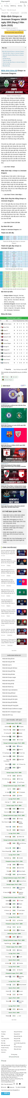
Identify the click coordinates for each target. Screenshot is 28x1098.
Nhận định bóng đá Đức (8, 680)
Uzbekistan (9, 635)
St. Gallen (7, 792)
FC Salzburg (6, 733)
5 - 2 (14, 976)
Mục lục (4, 48)
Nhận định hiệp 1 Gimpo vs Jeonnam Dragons (13, 53)
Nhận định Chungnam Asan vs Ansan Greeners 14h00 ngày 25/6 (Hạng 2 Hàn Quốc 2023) (14, 527)
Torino (8, 994)
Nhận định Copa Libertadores (9, 690)
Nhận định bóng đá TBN (8, 661)
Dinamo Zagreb (22, 871)
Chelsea (20, 950)
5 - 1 (14, 927)
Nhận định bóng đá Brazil (8, 693)
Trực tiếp (3, 1040)
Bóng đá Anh (17, 1034)
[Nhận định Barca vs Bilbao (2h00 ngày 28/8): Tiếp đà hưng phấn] (22, 582)
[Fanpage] (14, 1084)
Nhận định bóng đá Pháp (8, 671)
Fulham (7, 950)
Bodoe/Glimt (6, 930)
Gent (20, 848)
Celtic (20, 927)
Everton (8, 595)
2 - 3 (14, 950)
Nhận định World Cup (7, 686)
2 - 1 (14, 991)
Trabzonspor (9, 645)
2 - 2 (14, 1001)
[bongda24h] (1, 6)
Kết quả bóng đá (15, 13)
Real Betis (21, 920)
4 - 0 (14, 963)
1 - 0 (14, 984)
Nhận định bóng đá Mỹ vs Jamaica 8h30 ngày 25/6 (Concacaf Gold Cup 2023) (13, 534)
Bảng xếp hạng (6, 65)
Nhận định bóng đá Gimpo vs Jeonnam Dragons (13, 51)
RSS (2, 1084)
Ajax (8, 788)
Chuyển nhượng (5, 1047)
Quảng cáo (11, 1087)
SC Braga (21, 818)
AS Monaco (6, 910)
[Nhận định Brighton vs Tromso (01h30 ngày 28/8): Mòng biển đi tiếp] (22, 602)
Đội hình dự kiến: (6, 64)
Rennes (7, 1001)
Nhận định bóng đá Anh (8, 658)
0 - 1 (14, 920)
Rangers (20, 903)
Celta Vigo (7, 802)
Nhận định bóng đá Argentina (9, 696)
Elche (8, 1009)
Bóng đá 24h (5, 13)
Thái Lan (20, 936)
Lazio (20, 1015)
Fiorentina (21, 963)
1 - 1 (14, 969)
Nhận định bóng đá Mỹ (8, 683)
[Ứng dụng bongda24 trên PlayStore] (11, 1056)
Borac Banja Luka (5, 822)
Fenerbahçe (21, 864)
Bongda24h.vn (16, 1090)
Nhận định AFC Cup (7, 714)
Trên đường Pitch (5, 1038)
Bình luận (3, 1043)
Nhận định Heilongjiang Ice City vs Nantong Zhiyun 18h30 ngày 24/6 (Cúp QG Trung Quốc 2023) (14, 521)
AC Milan (21, 994)
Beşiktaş (20, 736)
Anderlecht (7, 808)
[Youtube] (20, 1084)
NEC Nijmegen (22, 930)
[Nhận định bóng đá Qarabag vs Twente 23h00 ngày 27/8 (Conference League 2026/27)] (22, 612)
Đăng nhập (24, 2)
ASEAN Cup (13, 5)
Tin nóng (6, 5)
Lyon (8, 864)
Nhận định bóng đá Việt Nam (9, 668)
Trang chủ (3, 1031)
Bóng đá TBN (17, 1038)
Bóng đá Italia (17, 1040)
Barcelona (9, 585)
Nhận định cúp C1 (7, 665)
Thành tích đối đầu (7, 60)
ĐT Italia (6, 377)
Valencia (7, 920)
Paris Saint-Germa (21, 1002)
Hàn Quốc (15, 377)
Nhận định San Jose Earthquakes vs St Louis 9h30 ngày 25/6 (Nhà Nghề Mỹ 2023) (14, 540)
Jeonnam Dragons (8, 379)
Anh (25, 5)
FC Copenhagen (6, 752)
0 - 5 (14, 1009)
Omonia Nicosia (6, 739)
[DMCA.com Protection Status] (5, 1094)
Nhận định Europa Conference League (12, 708)
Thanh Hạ (8, 369)
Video (2, 1036)
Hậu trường (3, 1049)
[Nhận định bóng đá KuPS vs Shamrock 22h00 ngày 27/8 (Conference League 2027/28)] (22, 622)
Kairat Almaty (21, 808)
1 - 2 (14, 994)
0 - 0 (14, 956)
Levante (20, 956)
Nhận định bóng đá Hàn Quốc (10, 699)
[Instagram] (17, 1084)
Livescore (3, 1052)
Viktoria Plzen (6, 729)
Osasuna (20, 802)
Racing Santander (22, 984)
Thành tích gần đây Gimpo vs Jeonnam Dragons (14, 62)
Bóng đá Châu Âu (18, 1036)
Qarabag (7, 900)
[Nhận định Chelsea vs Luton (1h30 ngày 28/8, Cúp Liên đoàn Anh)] (22, 592)
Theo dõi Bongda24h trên (13, 30)
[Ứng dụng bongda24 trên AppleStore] (16, 1056)
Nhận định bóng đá (5, 1045)
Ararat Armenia (6, 887)
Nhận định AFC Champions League (11, 711)
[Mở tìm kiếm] (24, 4)
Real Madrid (6, 858)
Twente (8, 616)
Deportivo (21, 969)
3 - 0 (14, 930)
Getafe (20, 851)
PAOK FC (21, 749)
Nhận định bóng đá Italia (8, 674)
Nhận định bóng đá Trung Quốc (10, 705)
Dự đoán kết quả (6, 58)
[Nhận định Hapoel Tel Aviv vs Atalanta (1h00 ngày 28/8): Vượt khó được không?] (22, 572)
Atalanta (8, 575)
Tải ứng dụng (14, 1054)
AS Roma (7, 963)
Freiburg (8, 565)
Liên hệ (4, 1087)
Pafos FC (7, 764)
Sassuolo (21, 991)
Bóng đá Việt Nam (18, 1031)
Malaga (7, 969)
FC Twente (21, 900)
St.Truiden (21, 739)
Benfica (20, 775)
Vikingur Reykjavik (21, 822)
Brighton (8, 605)
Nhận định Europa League (9, 677)
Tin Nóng (3, 1034)
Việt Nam (20, 5)
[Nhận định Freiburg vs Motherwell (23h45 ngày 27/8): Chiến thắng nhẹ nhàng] (22, 562)
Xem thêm (14, 650)
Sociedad (21, 858)
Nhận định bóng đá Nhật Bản (9, 702)
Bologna (7, 1015)
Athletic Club (21, 836)
